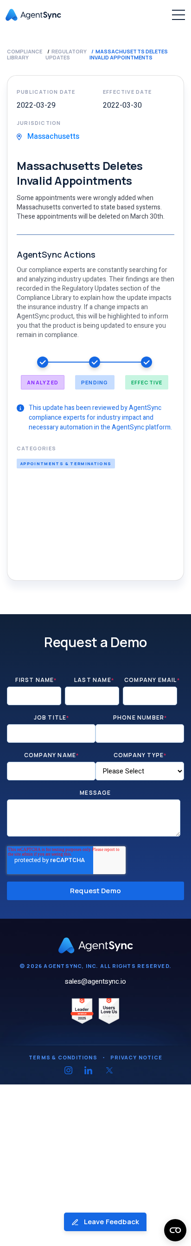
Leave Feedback (111, 1222)
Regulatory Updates (66, 54)
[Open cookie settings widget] (175, 1230)
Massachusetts (52, 136)
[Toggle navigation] (178, 14)
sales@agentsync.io (95, 981)
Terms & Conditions (63, 1057)
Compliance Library (24, 54)
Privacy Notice (136, 1057)
